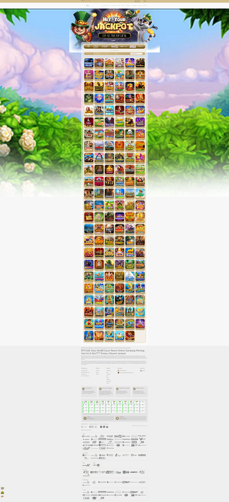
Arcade (140, 5)
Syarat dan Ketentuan (85, 375)
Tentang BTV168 (84, 370)
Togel (123, 5)
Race (119, 5)
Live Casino (114, 5)
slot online (129, 363)
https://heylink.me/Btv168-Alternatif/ (126, 372)
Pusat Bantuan (84, 374)
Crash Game (134, 5)
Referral (97, 374)
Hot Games (104, 5)
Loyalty (97, 372)
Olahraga (128, 5)
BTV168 (97, 361)
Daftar (143, 1)
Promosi (145, 5)
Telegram (143, 370)
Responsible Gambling (85, 372)
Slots (109, 5)
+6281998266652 (123, 370)
